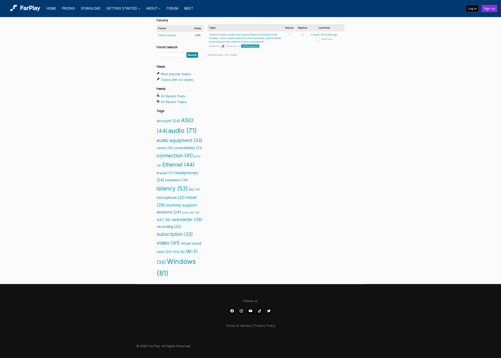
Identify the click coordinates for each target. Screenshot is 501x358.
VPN (178, 252)
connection (175, 155)
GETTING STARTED (121, 8)
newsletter (186, 219)
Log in (472, 8)
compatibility (188, 148)
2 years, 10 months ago (324, 34)
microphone (171, 197)
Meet (188, 8)
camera (165, 148)
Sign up (489, 8)
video (168, 243)
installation (176, 180)
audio (182, 130)
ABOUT (152, 8)
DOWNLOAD (91, 8)
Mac (194, 189)
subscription (175, 234)
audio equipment (179, 140)
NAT (163, 220)
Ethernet (178, 164)
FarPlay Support (250, 46)
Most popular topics (176, 74)
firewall (165, 173)
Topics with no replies (177, 80)
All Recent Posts (173, 96)
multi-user (190, 212)
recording (169, 226)
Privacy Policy (264, 326)
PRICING (68, 8)
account (168, 120)
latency (172, 188)
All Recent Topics (174, 102)
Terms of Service (238, 326)
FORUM (172, 8)
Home (51, 8)
